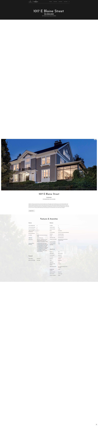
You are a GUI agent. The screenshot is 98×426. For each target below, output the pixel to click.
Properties (50, 1)
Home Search (60, 1)
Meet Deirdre (55, 1)
